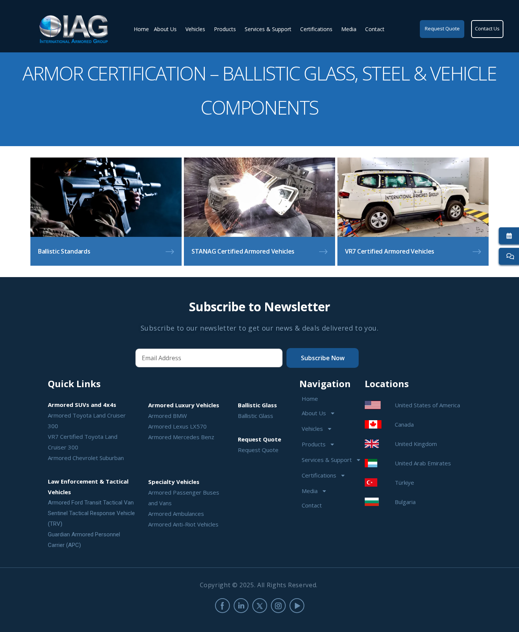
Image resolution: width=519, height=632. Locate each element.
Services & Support (268, 29)
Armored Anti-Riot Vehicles (183, 524)
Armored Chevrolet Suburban (86, 458)
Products (225, 29)
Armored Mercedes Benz (181, 437)
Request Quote (258, 450)
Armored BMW (167, 415)
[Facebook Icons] (222, 605)
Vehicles (195, 29)
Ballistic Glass (255, 415)
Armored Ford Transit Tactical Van (91, 502)
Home (141, 29)
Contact (375, 29)
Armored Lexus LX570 (177, 426)
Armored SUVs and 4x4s (82, 404)
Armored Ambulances (176, 513)
